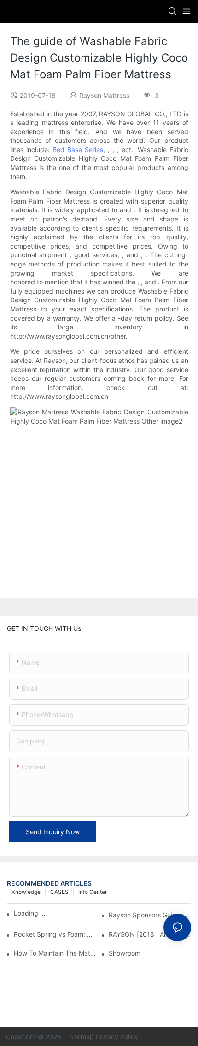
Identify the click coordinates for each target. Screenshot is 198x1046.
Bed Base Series (77, 149)
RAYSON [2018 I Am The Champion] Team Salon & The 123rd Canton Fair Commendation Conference (150, 934)
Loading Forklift (31, 913)
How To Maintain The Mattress (55, 953)
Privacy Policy (117, 1036)
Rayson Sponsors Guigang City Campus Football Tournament (150, 915)
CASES (59, 891)
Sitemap (80, 1036)
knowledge (26, 891)
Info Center (92, 891)
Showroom (124, 953)
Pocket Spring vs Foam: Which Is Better (55, 934)
